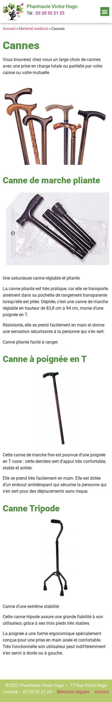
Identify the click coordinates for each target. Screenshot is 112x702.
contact (102, 691)
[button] (104, 11)
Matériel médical (33, 28)
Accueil (9, 28)
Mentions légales (73, 691)
